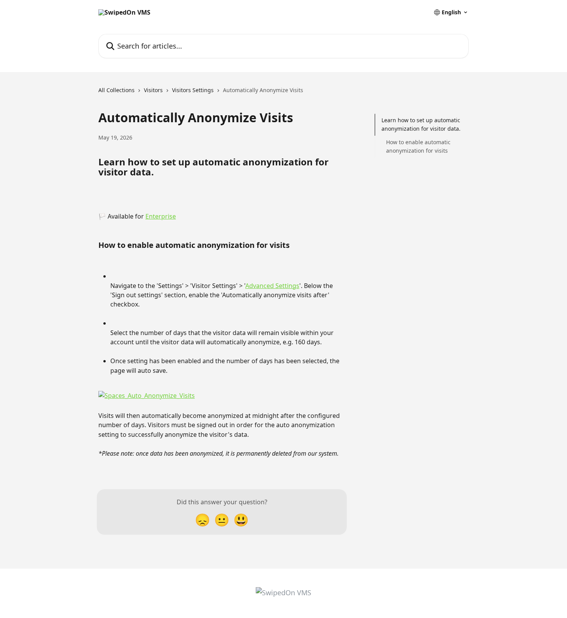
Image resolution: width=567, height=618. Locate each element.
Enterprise (160, 216)
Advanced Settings (272, 285)
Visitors (153, 90)
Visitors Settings (193, 90)
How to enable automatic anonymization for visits (418, 146)
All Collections (116, 90)
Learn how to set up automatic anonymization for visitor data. (421, 124)
